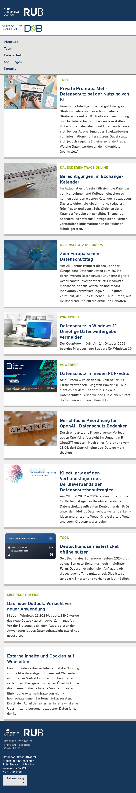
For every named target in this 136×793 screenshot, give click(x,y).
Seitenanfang (15, 778)
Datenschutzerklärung (18, 741)
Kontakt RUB (12, 748)
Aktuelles (11, 41)
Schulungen (13, 62)
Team (8, 48)
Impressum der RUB (17, 744)
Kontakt (10, 68)
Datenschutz (13, 55)
